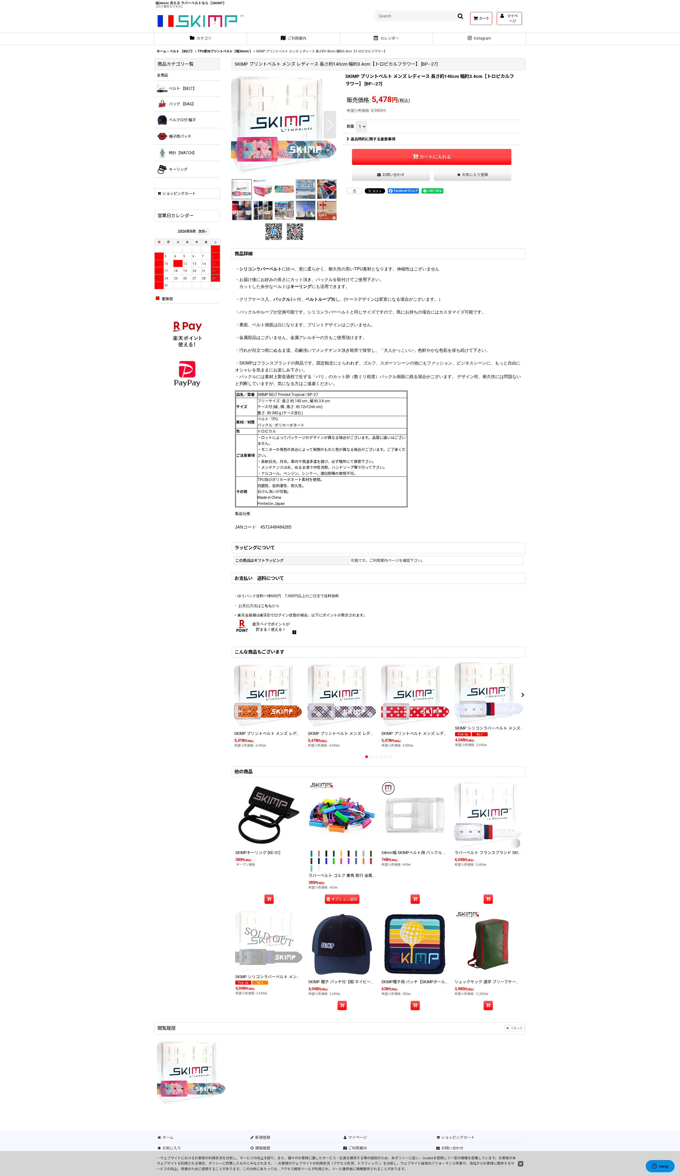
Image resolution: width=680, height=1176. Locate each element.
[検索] (461, 16)
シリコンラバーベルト (260, 269)
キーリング (301, 286)
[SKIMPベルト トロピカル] (284, 125)
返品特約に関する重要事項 (373, 139)
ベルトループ (318, 299)
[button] (238, 125)
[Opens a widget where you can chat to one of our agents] (660, 1166)
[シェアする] (354, 191)
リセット (516, 1028)
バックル (281, 299)
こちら (266, 606)
